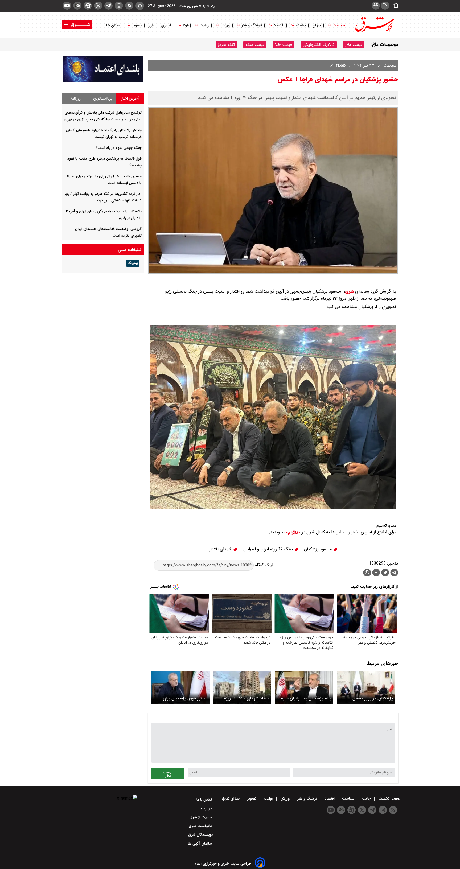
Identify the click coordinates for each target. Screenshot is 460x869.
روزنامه (75, 98)
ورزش (225, 25)
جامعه (301, 25)
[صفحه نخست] (394, 6)
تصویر (137, 25)
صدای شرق (231, 798)
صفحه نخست (388, 798)
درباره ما (206, 808)
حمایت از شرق (201, 817)
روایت (204, 25)
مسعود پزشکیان (318, 549)
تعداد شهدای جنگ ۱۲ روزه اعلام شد (246, 698)
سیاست (338, 25)
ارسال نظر (168, 773)
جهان (316, 25)
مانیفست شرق (201, 826)
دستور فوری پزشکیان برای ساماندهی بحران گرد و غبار (183, 698)
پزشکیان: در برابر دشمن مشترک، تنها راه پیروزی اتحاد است (367, 698)
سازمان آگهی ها (200, 843)
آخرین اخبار (130, 98)
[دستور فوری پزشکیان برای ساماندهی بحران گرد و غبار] (180, 687)
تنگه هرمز (226, 44)
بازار (151, 25)
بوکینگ (133, 263)
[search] (139, 6)
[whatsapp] (367, 572)
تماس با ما (204, 799)
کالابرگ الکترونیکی (319, 44)
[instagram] (119, 6)
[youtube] (67, 6)
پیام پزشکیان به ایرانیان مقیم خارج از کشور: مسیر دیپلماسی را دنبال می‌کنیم (305, 698)
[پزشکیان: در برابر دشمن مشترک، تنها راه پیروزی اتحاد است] (366, 687)
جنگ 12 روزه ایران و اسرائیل (268, 549)
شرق (349, 291)
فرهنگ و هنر (251, 25)
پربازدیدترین (102, 98)
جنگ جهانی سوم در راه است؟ (119, 148)
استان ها (113, 25)
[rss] (129, 6)
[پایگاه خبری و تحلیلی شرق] (374, 31)
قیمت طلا (283, 44)
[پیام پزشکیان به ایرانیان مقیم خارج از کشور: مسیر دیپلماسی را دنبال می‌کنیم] (304, 687)
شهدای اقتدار (221, 549)
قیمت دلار (353, 44)
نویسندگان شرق (200, 835)
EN (385, 5)
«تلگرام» (292, 532)
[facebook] (376, 573)
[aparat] (88, 6)
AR (375, 5)
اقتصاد (279, 25)
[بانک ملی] (103, 81)
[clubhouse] (77, 6)
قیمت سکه (254, 44)
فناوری (166, 25)
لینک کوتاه (263, 565)
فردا (185, 25)
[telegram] (108, 6)
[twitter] (98, 6)
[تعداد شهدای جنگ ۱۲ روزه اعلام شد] (242, 687)
